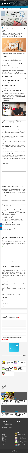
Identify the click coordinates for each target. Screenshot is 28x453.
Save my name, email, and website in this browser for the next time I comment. (12, 337)
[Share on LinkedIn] (1, 229)
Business (3, 379)
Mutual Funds (3, 386)
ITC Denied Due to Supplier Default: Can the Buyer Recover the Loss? (22, 363)
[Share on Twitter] (1, 226)
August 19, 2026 (7, 365)
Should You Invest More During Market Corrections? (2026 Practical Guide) (21, 369)
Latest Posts (17, 432)
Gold (2, 437)
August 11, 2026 (17, 416)
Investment (3, 384)
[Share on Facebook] (1, 224)
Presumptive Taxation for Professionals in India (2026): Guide (9, 368)
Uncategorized (3, 388)
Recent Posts (4, 360)
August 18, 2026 (17, 402)
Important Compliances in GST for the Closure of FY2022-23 (7, 311)
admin (7, 31)
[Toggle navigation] (2, 7)
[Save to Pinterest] (1, 227)
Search (2, 354)
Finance (3, 27)
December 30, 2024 (4, 31)
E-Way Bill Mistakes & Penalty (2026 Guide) (8, 373)
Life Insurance (3, 385)
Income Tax (3, 439)
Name (3, 327)
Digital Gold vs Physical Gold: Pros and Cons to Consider (20, 311)
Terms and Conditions (17, 424)
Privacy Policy (16, 425)
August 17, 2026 (7, 370)
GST (18, 361)
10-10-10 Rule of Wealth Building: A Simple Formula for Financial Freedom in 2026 (9, 363)
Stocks (2, 387)
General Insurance (4, 436)
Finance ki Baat (6, 3)
